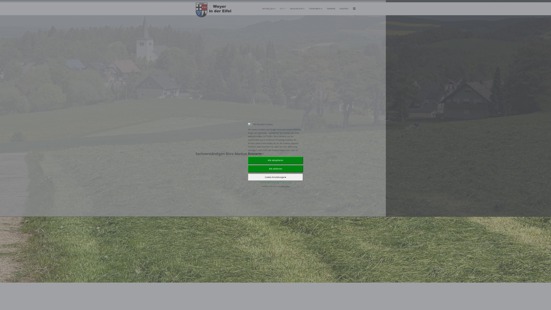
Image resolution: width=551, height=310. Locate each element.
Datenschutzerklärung (269, 182)
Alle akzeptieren (275, 160)
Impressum (286, 182)
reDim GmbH (285, 186)
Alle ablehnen (275, 168)
